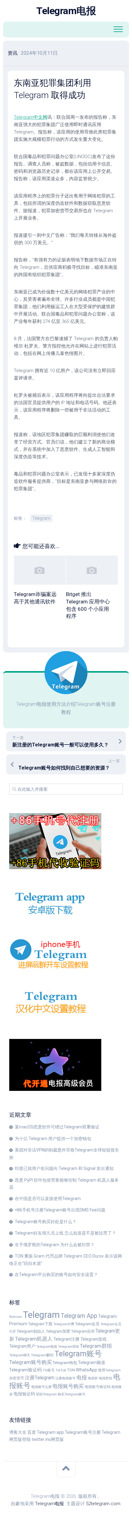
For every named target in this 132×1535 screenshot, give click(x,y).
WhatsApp (86, 1370)
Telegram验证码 (25, 1370)
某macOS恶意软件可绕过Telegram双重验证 (57, 1126)
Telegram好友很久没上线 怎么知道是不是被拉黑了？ (65, 1233)
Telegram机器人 (33, 1339)
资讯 (12, 53)
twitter (38, 1439)
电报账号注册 (41, 1387)
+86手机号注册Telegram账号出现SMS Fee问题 (60, 1209)
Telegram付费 (63, 1324)
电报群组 (105, 1378)
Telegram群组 (96, 1346)
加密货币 (16, 1378)
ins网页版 (54, 1439)
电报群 (93, 1378)
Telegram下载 (40, 1324)
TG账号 (49, 1370)
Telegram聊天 (19, 1355)
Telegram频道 (91, 1362)
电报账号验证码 (98, 1386)
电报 (81, 1377)
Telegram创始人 (31, 1331)
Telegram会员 (87, 1324)
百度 (31, 1432)
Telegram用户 (22, 1346)
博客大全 (17, 1432)
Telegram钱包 (65, 1362)
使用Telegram (109, 1370)
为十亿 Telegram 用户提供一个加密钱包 (53, 1138)
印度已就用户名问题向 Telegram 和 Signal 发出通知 (64, 1168)
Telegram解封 (42, 1355)
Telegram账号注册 (83, 1432)
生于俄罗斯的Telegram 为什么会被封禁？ (55, 1244)
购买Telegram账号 (71, 1394)
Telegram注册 (66, 1339)
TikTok (61, 1370)
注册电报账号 (65, 1378)
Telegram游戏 (93, 1339)
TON (71, 1370)
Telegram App (79, 1315)
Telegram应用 (83, 1331)
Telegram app (50, 1432)
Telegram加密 (58, 1331)
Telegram (41, 518)
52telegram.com (103, 1503)
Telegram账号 (78, 1353)
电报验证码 (24, 1393)
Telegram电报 (66, 11)
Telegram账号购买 (30, 1362)
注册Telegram (39, 1378)
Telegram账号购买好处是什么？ (45, 1221)
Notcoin (15, 1316)
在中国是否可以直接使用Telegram (48, 1198)
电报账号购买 (68, 1386)
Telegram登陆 (68, 1347)
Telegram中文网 (30, 117)
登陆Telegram (46, 1394)
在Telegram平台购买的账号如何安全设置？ (56, 1274)
